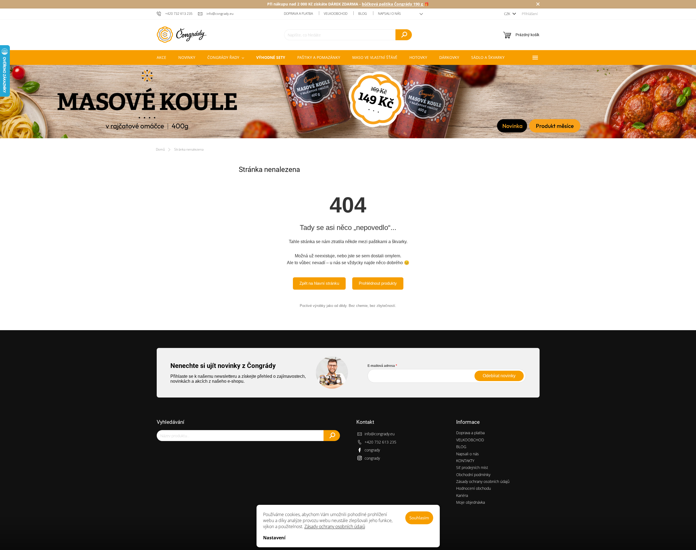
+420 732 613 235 (380, 442)
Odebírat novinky (499, 375)
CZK (507, 13)
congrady (372, 450)
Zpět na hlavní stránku (319, 283)
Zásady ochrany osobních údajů (334, 526)
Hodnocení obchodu (473, 488)
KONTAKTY (465, 460)
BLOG (362, 13)
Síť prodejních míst (472, 467)
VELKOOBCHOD (335, 13)
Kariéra (462, 495)
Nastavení (274, 538)
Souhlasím (419, 517)
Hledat (403, 34)
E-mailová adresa (381, 366)
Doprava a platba (298, 13)
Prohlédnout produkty (378, 283)
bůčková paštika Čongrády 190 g (393, 4)
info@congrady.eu (380, 433)
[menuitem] (161, 57)
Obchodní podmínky (473, 474)
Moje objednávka (470, 502)
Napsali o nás (389, 13)
